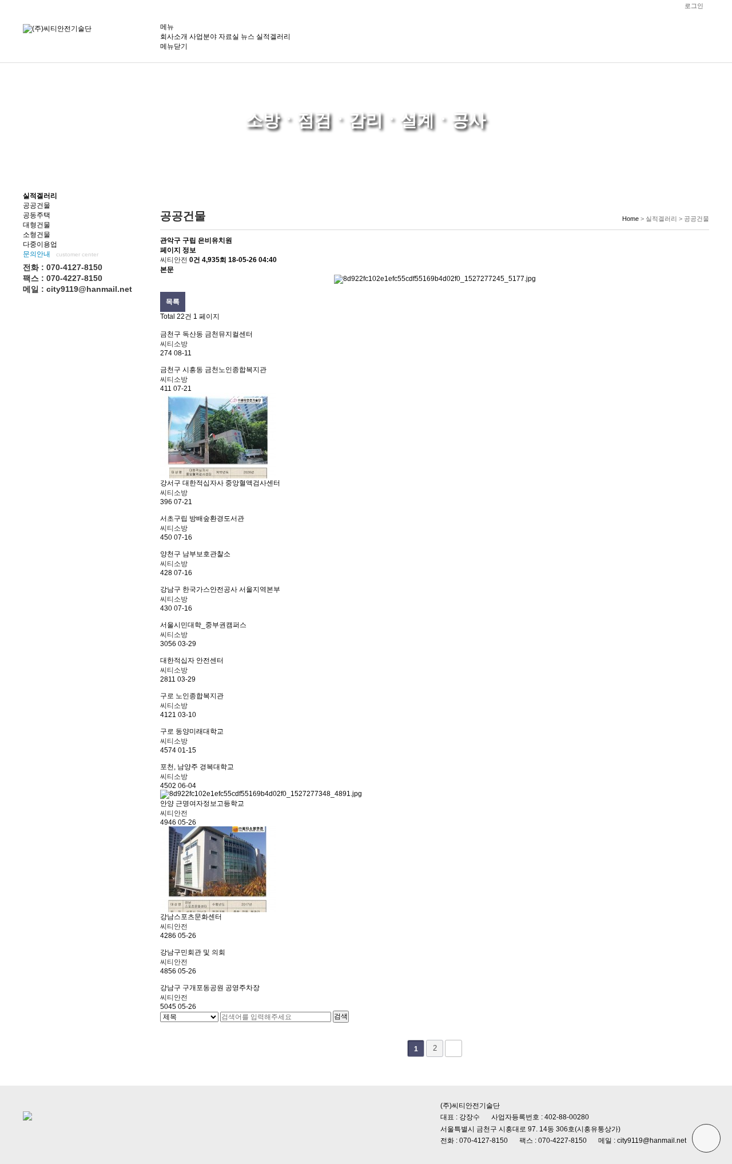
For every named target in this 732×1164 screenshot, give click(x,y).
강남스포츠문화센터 (191, 917)
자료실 (228, 37)
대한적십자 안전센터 (192, 660)
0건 (194, 260)
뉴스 (247, 37)
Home (630, 218)
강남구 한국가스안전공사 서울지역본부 (220, 589)
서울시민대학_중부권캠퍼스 (203, 625)
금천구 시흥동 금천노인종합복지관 (213, 370)
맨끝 (453, 1048)
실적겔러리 (273, 37)
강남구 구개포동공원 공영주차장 (210, 988)
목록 (173, 302)
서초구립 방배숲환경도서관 (202, 518)
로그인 (694, 5)
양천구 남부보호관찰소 (195, 554)
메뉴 (167, 27)
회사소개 (174, 37)
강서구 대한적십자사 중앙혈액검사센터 (220, 483)
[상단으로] (706, 1138)
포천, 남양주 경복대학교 (197, 767)
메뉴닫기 (174, 46)
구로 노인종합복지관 (192, 696)
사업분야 (203, 37)
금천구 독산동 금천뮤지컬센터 (206, 334)
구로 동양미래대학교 (192, 731)
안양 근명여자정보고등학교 (202, 803)
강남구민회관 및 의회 (192, 952)
